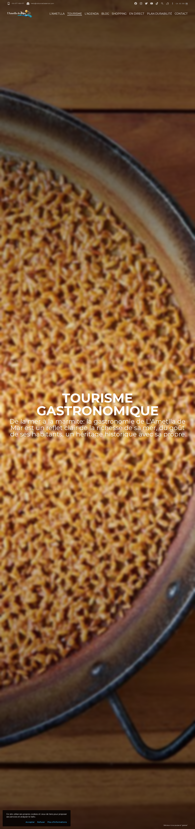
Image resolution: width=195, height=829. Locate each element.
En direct (136, 13)
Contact (181, 13)
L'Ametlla (57, 13)
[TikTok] (157, 3)
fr (187, 4)
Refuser (41, 822)
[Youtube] (151, 3)
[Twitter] (146, 3)
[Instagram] (141, 3)
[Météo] (167, 3)
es (180, 4)
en (183, 4)
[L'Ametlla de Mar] (19, 13)
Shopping (119, 13)
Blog (105, 13)
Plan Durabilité (159, 13)
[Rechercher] (162, 3)
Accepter (30, 822)
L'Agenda (92, 13)
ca (177, 4)
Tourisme (74, 13)
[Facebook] (135, 3)
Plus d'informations (57, 822)
